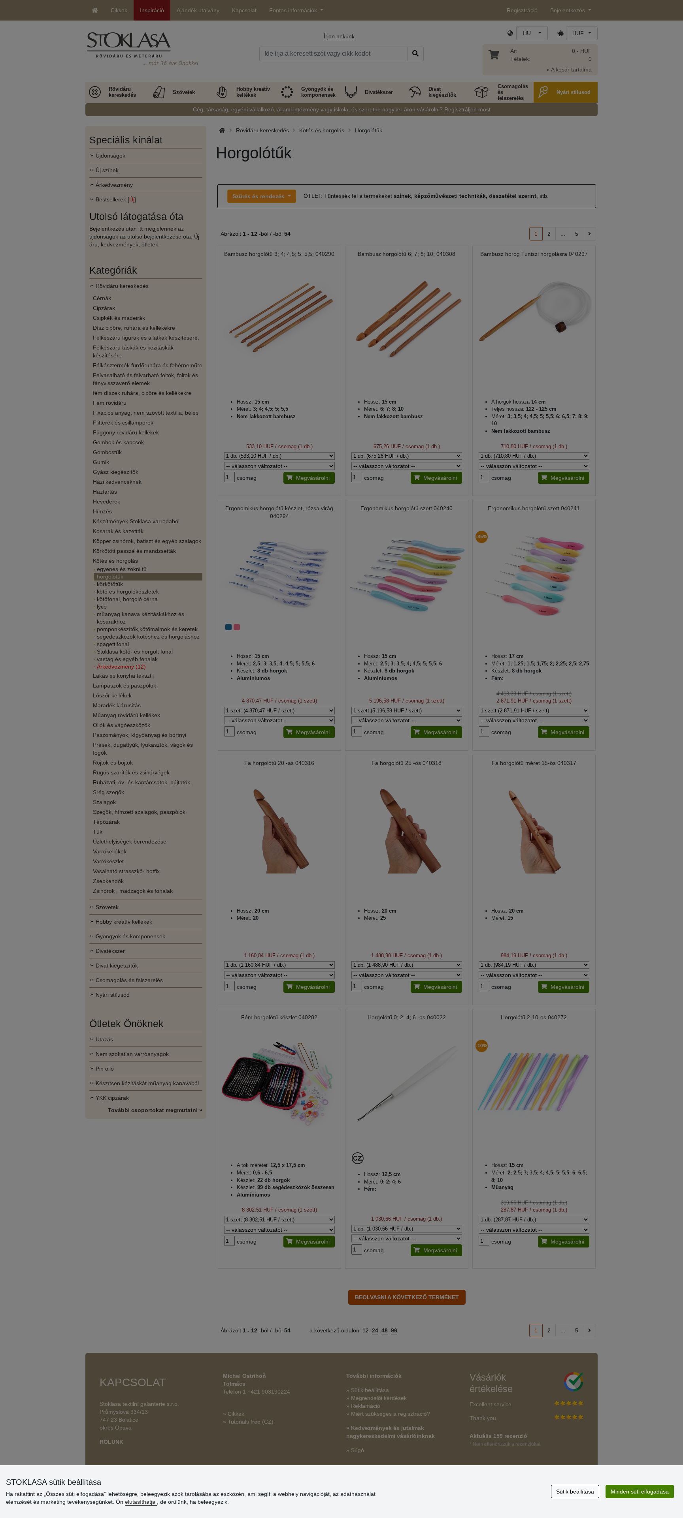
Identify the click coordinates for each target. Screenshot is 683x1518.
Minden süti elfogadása (640, 1491)
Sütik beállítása (575, 1491)
